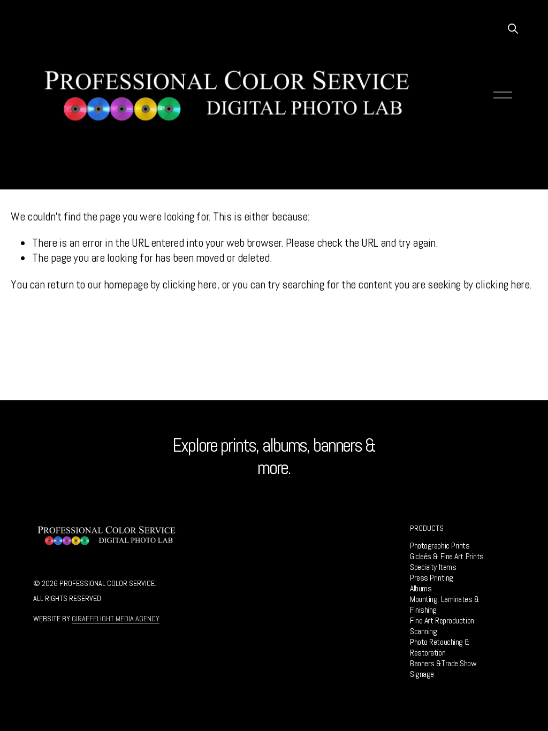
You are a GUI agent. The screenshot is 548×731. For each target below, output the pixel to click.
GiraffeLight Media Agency (115, 618)
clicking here (189, 284)
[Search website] (512, 28)
